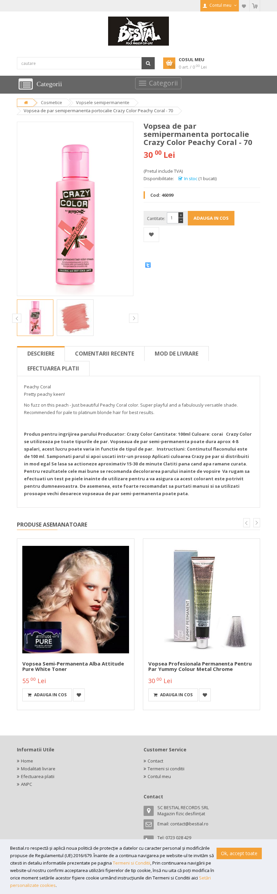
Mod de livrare (176, 353)
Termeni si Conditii (131, 863)
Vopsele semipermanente (102, 102)
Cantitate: (156, 218)
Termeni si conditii (166, 769)
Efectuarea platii (53, 368)
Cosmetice (51, 102)
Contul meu (159, 776)
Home (27, 761)
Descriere (40, 353)
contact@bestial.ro (189, 824)
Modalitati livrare (38, 769)
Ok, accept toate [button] (239, 853)
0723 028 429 (178, 838)
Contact (155, 761)
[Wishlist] (244, 5)
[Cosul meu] (254, 5)
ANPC (26, 784)
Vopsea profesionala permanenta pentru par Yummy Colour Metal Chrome (200, 666)
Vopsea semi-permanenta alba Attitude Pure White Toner (73, 666)
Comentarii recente (104, 353)
